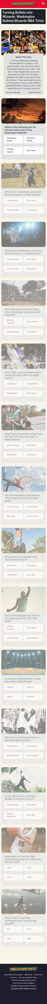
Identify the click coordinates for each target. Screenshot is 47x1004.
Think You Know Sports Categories (23, 983)
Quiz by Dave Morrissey (13, 92)
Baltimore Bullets (31, 139)
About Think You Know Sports (13, 975)
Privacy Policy (38, 975)
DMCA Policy (28, 975)
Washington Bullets (12, 139)
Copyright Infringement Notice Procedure (23, 986)
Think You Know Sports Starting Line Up (23, 980)
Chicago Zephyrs (10, 150)
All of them (31, 150)
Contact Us (13, 977)
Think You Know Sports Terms (27, 977)
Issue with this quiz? (35, 92)
